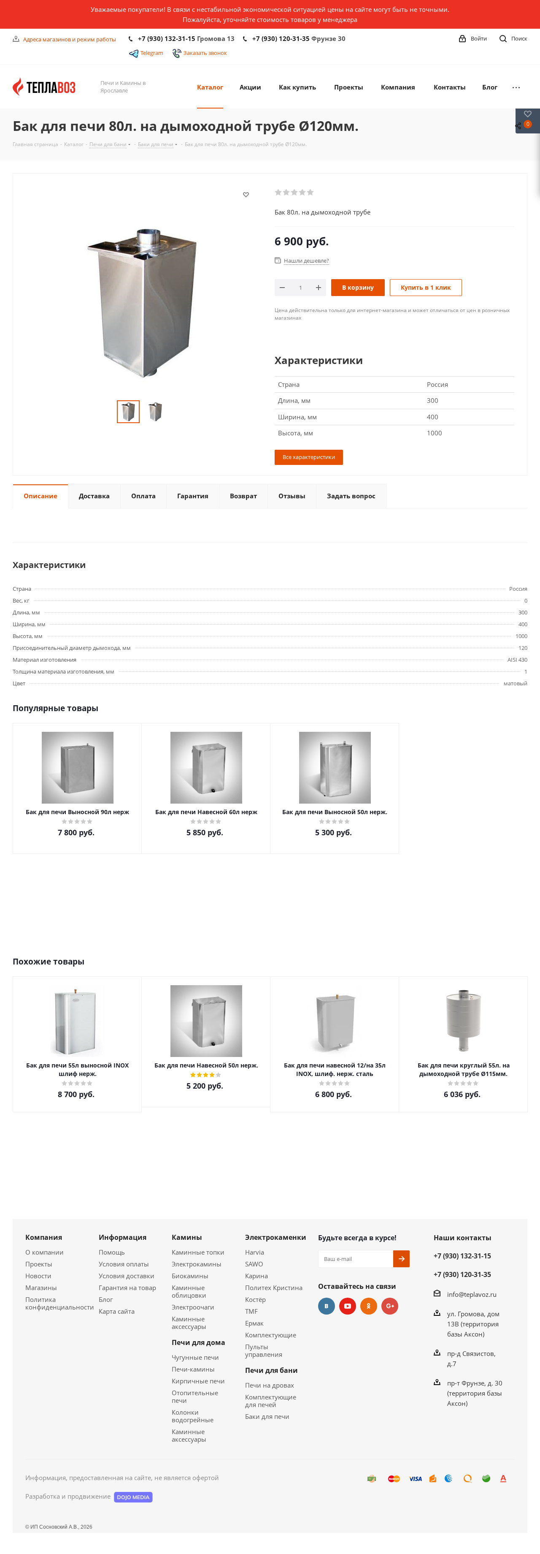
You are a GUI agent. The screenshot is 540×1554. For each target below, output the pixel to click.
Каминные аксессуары (189, 1323)
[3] (295, 192)
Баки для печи (267, 1416)
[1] (279, 192)
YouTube (347, 1306)
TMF (251, 1311)
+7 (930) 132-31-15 (166, 38)
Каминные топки (198, 1252)
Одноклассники (368, 1306)
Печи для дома (198, 1342)
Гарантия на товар (127, 1287)
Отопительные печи (195, 1396)
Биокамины (190, 1275)
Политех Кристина (273, 1287)
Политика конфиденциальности (59, 1303)
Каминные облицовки (189, 1291)
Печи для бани (271, 1370)
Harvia (254, 1252)
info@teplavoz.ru (472, 1294)
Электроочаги (193, 1307)
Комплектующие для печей (270, 1401)
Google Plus (389, 1306)
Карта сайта (117, 1311)
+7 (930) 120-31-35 (281, 38)
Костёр (255, 1299)
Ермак (254, 1323)
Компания (43, 1237)
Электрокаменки (275, 1237)
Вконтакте (326, 1306)
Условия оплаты (124, 1264)
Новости (38, 1275)
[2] (287, 192)
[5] (311, 192)
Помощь (112, 1252)
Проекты (38, 1264)
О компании (44, 1252)
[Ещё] (516, 87)
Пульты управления (263, 1350)
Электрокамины (196, 1264)
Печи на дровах (269, 1385)
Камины (187, 1237)
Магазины (41, 1287)
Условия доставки (126, 1275)
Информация (122, 1237)
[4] (303, 192)
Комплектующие (270, 1335)
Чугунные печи (195, 1357)
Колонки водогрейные (192, 1416)
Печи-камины (193, 1369)
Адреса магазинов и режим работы (69, 39)
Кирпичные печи (198, 1381)
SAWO (254, 1264)
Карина (256, 1275)
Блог (106, 1299)
